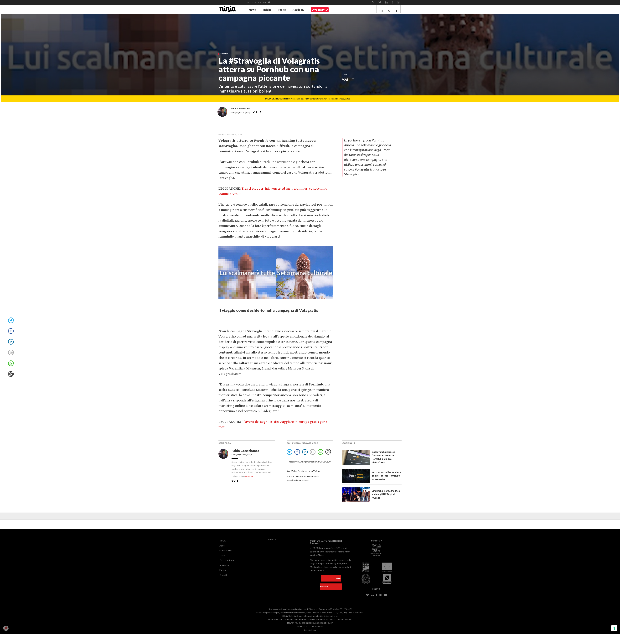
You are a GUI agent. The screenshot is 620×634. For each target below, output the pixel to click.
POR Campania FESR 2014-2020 (310, 626)
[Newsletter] (380, 9)
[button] (353, 79)
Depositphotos (310, 630)
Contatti (223, 575)
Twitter (316, 471)
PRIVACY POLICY (294, 623)
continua (249, 476)
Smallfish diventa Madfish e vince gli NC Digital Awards (386, 494)
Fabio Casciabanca (246, 451)
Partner (223, 570)
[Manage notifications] (5, 628)
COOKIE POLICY (326, 623)
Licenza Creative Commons (340, 619)
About (222, 545)
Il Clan (222, 555)
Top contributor (227, 560)
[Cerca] (389, 9)
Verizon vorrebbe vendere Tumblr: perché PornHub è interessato (386, 476)
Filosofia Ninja (225, 550)
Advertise (224, 565)
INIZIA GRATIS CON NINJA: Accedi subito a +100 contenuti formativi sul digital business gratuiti (308, 99)
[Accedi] (397, 9)
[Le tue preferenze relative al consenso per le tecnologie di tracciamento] (614, 628)
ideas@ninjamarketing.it (298, 480)
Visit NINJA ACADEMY (256, 2)
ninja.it (273, 539)
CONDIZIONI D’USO (309, 623)
